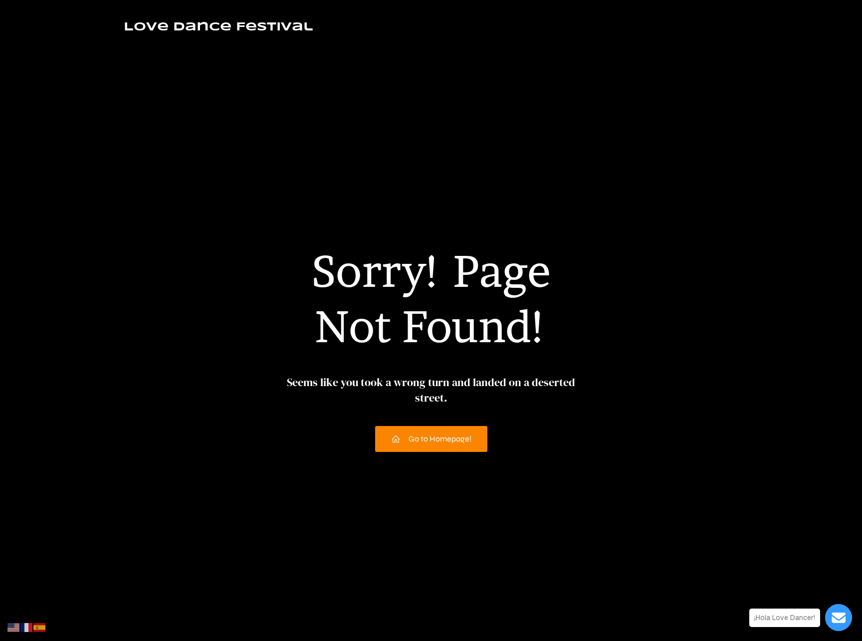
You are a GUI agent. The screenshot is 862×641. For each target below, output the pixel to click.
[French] (26, 627)
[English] (13, 627)
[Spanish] (39, 627)
